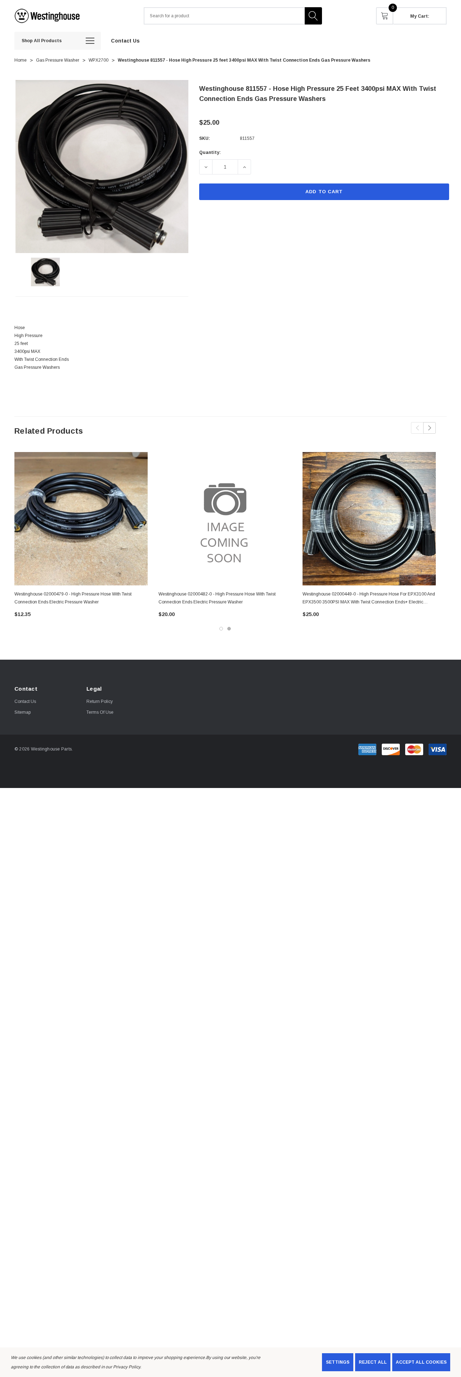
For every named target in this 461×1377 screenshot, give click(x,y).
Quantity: (210, 152)
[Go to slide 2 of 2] (229, 628)
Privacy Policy (126, 1366)
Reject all (373, 1362)
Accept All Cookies (421, 1362)
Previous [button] (417, 428)
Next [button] (429, 428)
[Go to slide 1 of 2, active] (221, 628)
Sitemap (22, 712)
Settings (337, 1362)
